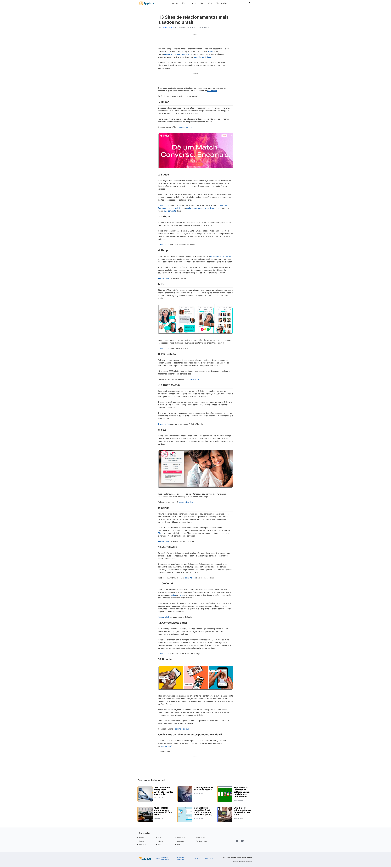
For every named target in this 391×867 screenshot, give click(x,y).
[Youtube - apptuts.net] (242, 841)
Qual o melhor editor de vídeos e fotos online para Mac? (243, 811)
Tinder (211, 51)
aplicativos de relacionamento (177, 54)
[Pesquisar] (250, 3)
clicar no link (190, 578)
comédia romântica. (202, 57)
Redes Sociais (182, 838)
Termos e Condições (165, 858)
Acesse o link (164, 278)
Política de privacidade (180, 858)
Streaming (180, 841)
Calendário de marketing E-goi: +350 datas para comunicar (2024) (203, 811)
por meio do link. (182, 729)
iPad (184, 3)
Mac (202, 3)
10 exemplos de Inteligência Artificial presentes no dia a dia (163, 790)
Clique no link (164, 205)
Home (211, 858)
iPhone (193, 3)
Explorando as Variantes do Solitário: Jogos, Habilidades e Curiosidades (241, 792)
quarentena (212, 91)
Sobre (158, 858)
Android (174, 3)
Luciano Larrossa (168, 27)
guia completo (170, 211)
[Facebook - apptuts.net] (237, 841)
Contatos (197, 858)
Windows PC (221, 3)
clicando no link (192, 379)
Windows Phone (201, 841)
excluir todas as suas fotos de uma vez (203, 208)
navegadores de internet (220, 256)
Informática (143, 844)
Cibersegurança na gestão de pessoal (203, 788)
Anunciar (205, 858)
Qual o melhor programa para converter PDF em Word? (163, 811)
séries (173, 595)
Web (210, 3)
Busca (231, 3)
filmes (181, 595)
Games (141, 841)
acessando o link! (186, 127)
